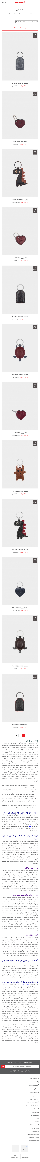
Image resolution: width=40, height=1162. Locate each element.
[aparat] (21, 1071)
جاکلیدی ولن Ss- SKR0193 (20, 141)
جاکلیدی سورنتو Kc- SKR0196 (20, 83)
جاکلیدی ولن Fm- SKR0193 (20, 608)
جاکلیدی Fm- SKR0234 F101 (20, 550)
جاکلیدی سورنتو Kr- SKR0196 (20, 316)
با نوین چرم (36, 1109)
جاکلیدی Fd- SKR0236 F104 (20, 375)
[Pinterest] (29, 1071)
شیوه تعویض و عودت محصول (32, 1105)
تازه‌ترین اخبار (33, 1078)
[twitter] (14, 1071)
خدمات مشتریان (34, 1093)
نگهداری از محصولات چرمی (33, 1102)
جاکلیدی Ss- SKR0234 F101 (20, 200)
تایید (3, 1066)
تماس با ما (34, 1089)
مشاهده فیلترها (18, 28)
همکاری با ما (36, 1118)
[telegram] (25, 1071)
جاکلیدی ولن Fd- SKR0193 (20, 258)
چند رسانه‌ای (34, 1082)
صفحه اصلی (30, 14)
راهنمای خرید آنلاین (33, 1125)
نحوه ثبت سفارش (35, 1131)
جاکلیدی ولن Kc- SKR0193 (20, 433)
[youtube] (11, 1071)
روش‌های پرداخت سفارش (33, 1134)
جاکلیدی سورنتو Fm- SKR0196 (20, 724)
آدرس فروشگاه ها (35, 1115)
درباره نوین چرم (33, 1085)
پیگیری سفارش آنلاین (34, 1140)
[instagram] (18, 1071)
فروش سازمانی (35, 1112)
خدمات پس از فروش (34, 1099)
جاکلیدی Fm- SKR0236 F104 (20, 666)
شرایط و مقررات (35, 1128)
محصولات (22, 14)
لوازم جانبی (15, 14)
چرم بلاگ (37, 1121)
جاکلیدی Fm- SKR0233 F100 (20, 491)
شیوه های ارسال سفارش (33, 1137)
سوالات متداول (36, 1096)
